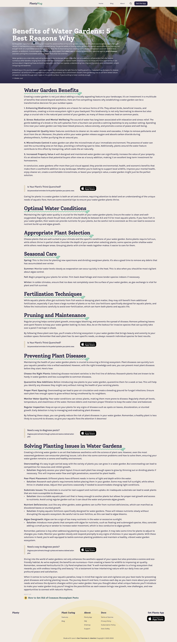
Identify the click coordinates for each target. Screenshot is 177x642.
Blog (63, 621)
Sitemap (87, 625)
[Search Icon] (131, 3)
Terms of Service (107, 617)
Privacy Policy (106, 621)
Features (65, 617)
